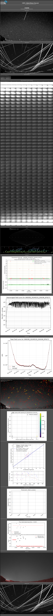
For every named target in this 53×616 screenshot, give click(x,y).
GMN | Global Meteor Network (30, 3)
